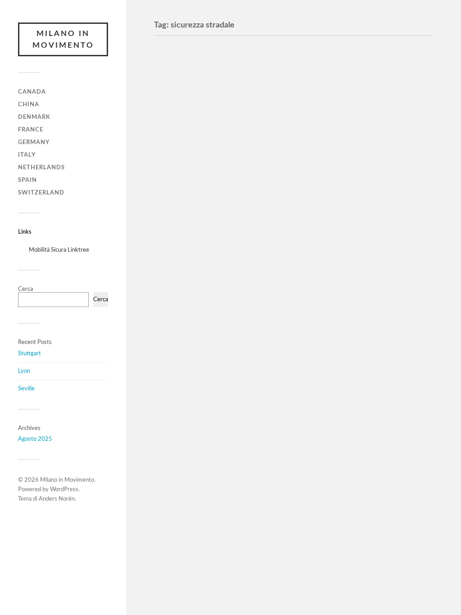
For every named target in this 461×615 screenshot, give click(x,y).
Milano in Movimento (63, 39)
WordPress (64, 490)
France (30, 129)
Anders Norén (57, 499)
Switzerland (41, 192)
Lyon (24, 371)
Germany (34, 142)
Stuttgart (29, 353)
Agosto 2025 (35, 439)
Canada (32, 92)
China (28, 104)
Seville (26, 388)
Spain (27, 180)
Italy (27, 155)
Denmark (34, 117)
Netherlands (41, 167)
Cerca (25, 289)
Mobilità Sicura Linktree (59, 250)
